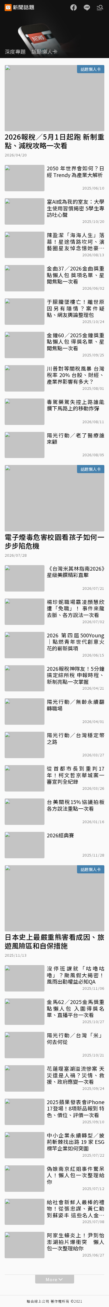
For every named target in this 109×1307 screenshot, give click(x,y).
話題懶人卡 (44, 51)
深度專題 (15, 51)
